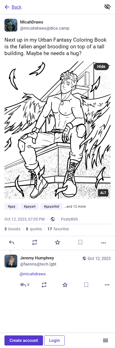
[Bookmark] (80, 242)
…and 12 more (75, 207)
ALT (103, 193)
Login (54, 340)
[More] (103, 243)
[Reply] (11, 242)
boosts (12, 229)
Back (16, 7)
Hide (101, 66)
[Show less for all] (107, 6)
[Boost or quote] (34, 242)
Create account (23, 340)
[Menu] (105, 340)
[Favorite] (57, 242)
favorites (58, 229)
